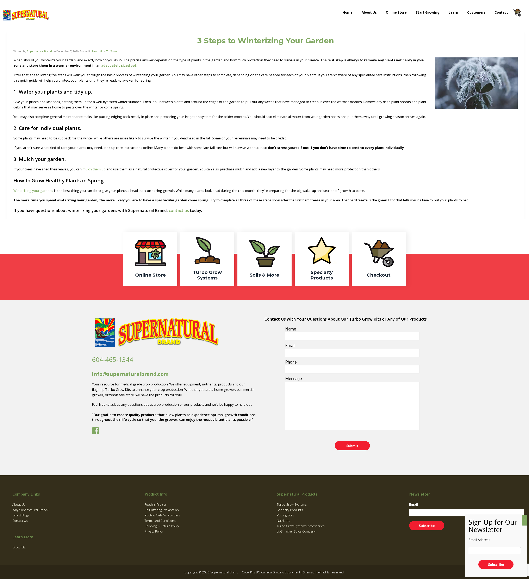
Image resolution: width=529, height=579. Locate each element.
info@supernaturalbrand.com (130, 373)
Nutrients (283, 520)
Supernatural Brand (39, 51)
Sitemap (309, 572)
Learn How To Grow (104, 51)
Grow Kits (19, 547)
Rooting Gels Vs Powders (162, 515)
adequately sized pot (118, 65)
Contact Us (20, 520)
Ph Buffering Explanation (162, 510)
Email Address (479, 539)
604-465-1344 (112, 359)
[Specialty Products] (322, 259)
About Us (369, 12)
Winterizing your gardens (33, 190)
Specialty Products (290, 510)
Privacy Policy (154, 531)
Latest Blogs (20, 515)
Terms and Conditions (160, 520)
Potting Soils (285, 515)
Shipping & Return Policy (162, 526)
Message (293, 378)
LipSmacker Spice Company (296, 531)
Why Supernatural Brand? (30, 510)
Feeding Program (156, 504)
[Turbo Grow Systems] (207, 259)
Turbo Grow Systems (292, 504)
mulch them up (94, 169)
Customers (476, 12)
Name (290, 329)
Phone (291, 362)
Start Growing (428, 12)
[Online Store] (150, 259)
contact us (179, 210)
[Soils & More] (264, 259)
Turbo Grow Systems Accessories (301, 526)
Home (348, 12)
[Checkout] (379, 259)
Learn (453, 12)
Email (290, 345)
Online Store (396, 12)
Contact (501, 12)
